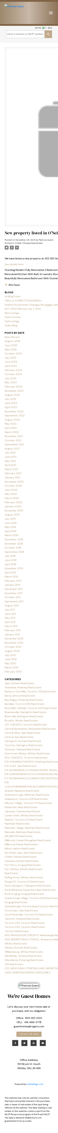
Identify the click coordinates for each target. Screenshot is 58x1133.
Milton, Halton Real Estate (20, 848)
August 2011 (12, 605)
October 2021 (13, 440)
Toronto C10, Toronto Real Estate (24, 923)
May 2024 (11, 382)
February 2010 (13, 671)
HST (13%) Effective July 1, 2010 (23, 309)
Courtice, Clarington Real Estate (23, 745)
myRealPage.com (35, 1084)
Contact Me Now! (29, 1034)
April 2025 (11, 366)
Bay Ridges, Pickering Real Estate (24, 700)
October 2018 (13, 547)
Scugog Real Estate (16, 902)
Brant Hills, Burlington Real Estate (24, 716)
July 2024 (10, 378)
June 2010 (11, 659)
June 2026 (11, 345)
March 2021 (11, 469)
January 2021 (12, 477)
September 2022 (15, 415)
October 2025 (13, 353)
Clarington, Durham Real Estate (23, 741)
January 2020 (13, 506)
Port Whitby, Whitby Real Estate (23, 869)
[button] (29, 1034)
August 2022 (12, 419)
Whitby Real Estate (16, 943)
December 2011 (13, 589)
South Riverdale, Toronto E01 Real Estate (29, 914)
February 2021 (13, 473)
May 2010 (10, 663)
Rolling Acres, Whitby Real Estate (24, 877)
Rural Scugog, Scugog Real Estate (24, 894)
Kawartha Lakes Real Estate (21, 807)
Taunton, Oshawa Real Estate (22, 918)
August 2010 (12, 651)
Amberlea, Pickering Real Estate (23, 687)
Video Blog (11, 325)
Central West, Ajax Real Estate (22, 733)
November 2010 (14, 642)
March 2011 (11, 626)
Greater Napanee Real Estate (22, 790)
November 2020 (14, 481)
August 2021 (12, 448)
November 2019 (14, 510)
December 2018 (14, 539)
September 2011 (14, 601)
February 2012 (13, 580)
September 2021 (14, 444)
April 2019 (10, 531)
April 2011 (10, 622)
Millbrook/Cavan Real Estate (21, 844)
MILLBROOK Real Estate (18, 836)
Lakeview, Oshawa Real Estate (22, 811)
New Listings (12, 313)
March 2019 (11, 535)
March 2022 (12, 432)
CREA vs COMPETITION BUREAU (23, 300)
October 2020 (13, 485)
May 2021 (10, 461)
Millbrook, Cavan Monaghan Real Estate (28, 840)
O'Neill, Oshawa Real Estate (29, 243)
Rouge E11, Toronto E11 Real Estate (24, 881)
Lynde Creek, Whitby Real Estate (24, 815)
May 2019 (10, 527)
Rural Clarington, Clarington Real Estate (28, 885)
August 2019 (12, 514)
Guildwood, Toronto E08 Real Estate (26, 799)
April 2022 (11, 428)
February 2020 (13, 502)
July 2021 (10, 452)
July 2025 (10, 357)
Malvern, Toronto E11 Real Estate (24, 819)
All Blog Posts (12, 296)
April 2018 (10, 564)
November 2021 (14, 436)
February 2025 (13, 370)
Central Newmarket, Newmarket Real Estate (30, 728)
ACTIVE (38, 28)
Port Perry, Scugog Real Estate (23, 865)
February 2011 (13, 630)
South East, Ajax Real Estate (21, 910)
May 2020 (11, 494)
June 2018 (10, 560)
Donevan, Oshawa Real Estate (22, 749)
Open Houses (13, 317)
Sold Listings (12, 321)
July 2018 (10, 556)
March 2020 (12, 498)
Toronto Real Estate (17, 931)
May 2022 (10, 423)
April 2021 (10, 465)
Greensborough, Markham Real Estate (27, 794)
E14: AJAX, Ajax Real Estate (20, 766)
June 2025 (11, 361)
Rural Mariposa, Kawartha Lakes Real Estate (30, 890)
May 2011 (10, 618)
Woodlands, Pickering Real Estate (24, 960)
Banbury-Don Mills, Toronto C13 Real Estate (30, 691)
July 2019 (10, 519)
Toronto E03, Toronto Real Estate (25, 927)
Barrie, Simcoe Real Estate (20, 695)
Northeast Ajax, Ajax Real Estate (24, 852)
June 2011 (10, 614)
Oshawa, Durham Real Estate (22, 861)
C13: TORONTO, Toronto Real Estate (26, 724)
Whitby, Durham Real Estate (21, 947)
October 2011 (12, 597)
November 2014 (14, 568)
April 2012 (10, 572)
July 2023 (10, 399)
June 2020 (11, 490)
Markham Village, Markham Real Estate (27, 828)
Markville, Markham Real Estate (23, 832)
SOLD (50, 28)
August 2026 (12, 341)
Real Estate (11, 873)
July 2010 (10, 655)
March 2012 (11, 576)
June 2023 (11, 403)
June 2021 (10, 457)
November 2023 (14, 391)
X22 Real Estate (14, 964)
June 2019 (11, 523)
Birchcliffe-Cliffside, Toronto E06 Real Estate (31, 708)
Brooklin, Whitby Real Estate (21, 720)
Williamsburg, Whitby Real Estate (24, 952)
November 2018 (14, 543)
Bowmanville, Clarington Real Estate (25, 712)
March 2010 (12, 667)
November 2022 (14, 411)
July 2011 (10, 609)
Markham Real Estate (17, 823)
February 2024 (13, 386)
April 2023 (11, 407)
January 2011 (12, 634)
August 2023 (12, 395)
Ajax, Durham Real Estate (19, 683)
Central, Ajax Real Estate (19, 737)
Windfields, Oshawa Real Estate (23, 956)
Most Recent (12, 337)
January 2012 (12, 585)
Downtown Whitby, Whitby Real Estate (27, 753)
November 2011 (13, 593)
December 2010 (14, 638)
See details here (14, 264)
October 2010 (13, 646)
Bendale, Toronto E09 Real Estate (24, 704)
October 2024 (13, 374)
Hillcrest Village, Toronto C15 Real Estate (28, 803)
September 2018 (14, 552)
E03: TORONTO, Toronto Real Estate (26, 757)
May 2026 (11, 349)
